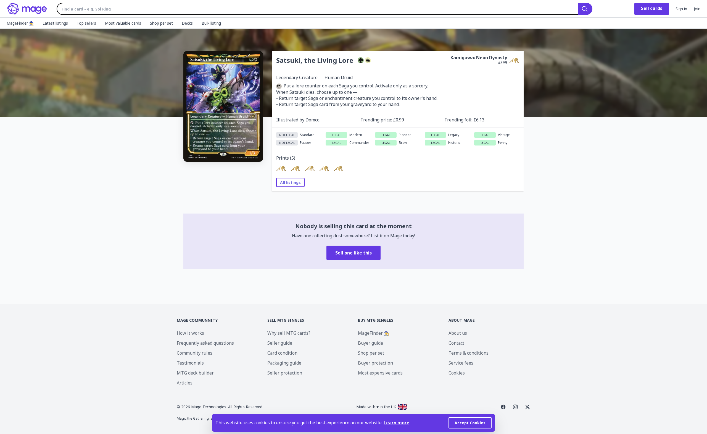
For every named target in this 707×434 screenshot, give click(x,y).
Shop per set (371, 353)
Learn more (396, 423)
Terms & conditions (469, 353)
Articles (184, 383)
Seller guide (279, 343)
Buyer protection (375, 363)
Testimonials (190, 363)
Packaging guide (284, 363)
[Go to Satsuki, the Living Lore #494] (281, 168)
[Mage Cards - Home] (27, 9)
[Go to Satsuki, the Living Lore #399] (324, 168)
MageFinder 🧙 (373, 333)
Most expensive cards (380, 373)
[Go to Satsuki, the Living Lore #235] (339, 168)
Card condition (282, 353)
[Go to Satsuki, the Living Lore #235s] (295, 168)
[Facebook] (503, 407)
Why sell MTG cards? (288, 333)
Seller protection (284, 373)
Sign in (681, 8)
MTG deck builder (195, 373)
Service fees (461, 363)
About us (458, 333)
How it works (190, 333)
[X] (527, 407)
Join (697, 8)
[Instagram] (515, 407)
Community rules (194, 353)
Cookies (457, 373)
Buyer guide (370, 343)
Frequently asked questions (205, 343)
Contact (456, 343)
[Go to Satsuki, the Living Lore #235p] (310, 168)
